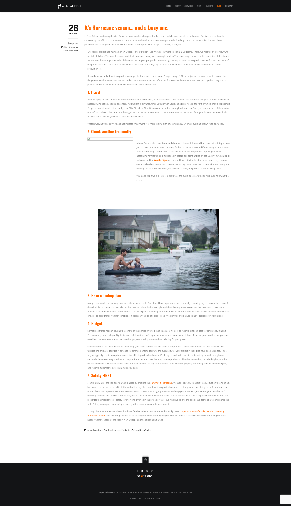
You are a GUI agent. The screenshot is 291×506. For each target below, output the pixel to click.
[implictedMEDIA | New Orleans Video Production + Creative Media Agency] (69, 6)
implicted (74, 43)
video (140, 430)
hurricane (116, 430)
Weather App (160, 160)
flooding (107, 430)
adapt (89, 430)
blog (66, 47)
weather (147, 430)
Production (73, 50)
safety (134, 430)
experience (98, 430)
